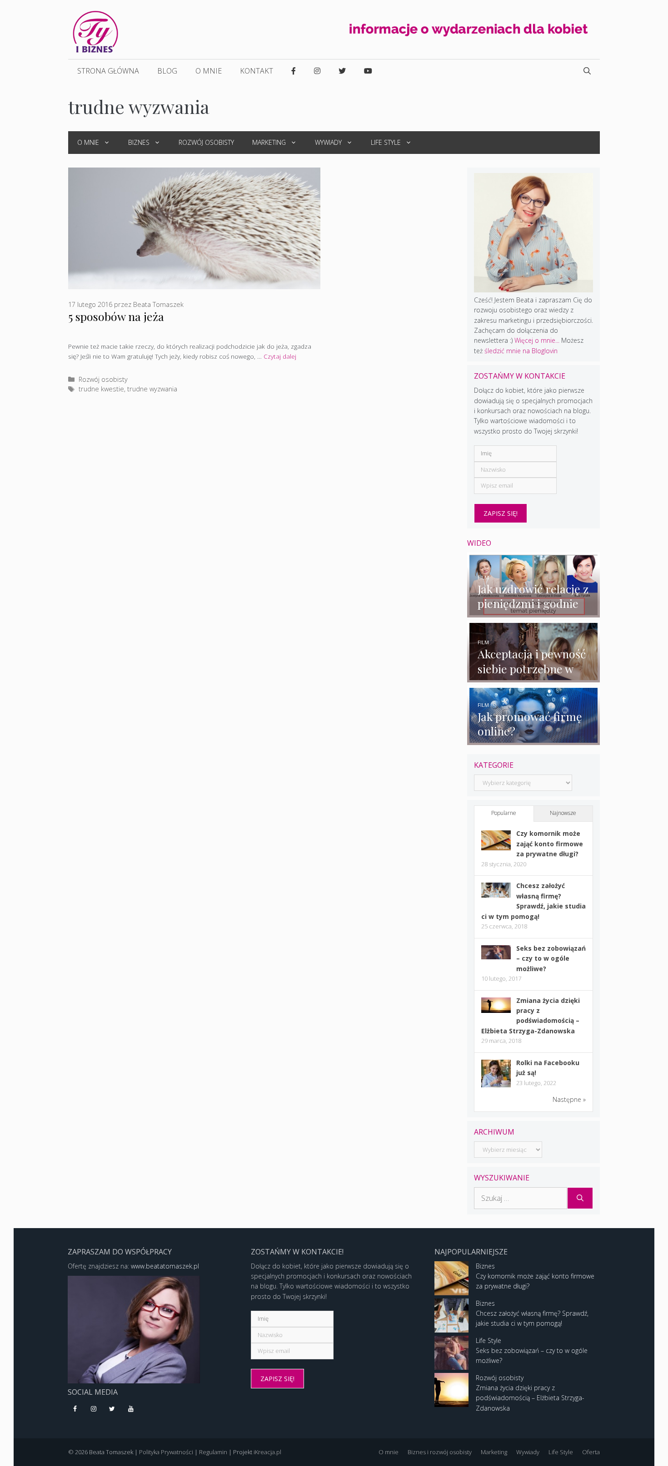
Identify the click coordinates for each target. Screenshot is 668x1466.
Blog (167, 71)
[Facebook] (75, 1409)
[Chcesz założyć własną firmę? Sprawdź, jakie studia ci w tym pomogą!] (496, 895)
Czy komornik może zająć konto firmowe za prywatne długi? (549, 843)
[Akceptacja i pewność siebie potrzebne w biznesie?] (533, 677)
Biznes (139, 142)
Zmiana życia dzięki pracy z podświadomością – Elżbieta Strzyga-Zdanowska (530, 1397)
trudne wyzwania (152, 389)
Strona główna (108, 71)
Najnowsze (563, 813)
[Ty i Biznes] (95, 31)
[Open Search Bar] (587, 70)
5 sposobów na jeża (116, 316)
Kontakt (256, 71)
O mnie (208, 71)
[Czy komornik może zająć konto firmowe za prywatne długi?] (496, 848)
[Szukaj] (580, 1198)
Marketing (269, 142)
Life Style (386, 142)
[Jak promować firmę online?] (533, 739)
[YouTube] (130, 1409)
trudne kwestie (101, 389)
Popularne (503, 813)
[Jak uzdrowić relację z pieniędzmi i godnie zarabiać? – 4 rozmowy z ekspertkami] (533, 611)
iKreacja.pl (267, 1452)
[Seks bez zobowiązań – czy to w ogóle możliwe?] (496, 957)
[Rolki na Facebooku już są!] (496, 1086)
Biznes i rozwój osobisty (440, 1452)
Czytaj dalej (280, 356)
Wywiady (328, 142)
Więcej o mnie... (536, 340)
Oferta (591, 1452)
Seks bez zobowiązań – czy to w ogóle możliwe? (551, 958)
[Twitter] (112, 1409)
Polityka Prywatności (166, 1452)
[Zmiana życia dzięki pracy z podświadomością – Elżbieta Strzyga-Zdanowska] (496, 1010)
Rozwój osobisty (206, 142)
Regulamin (213, 1452)
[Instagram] (93, 1409)
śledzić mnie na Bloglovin (521, 350)
